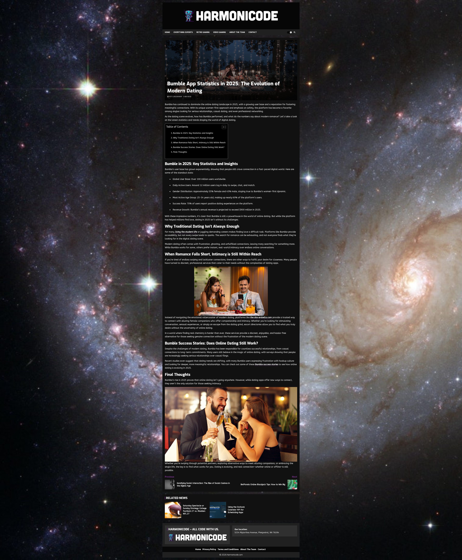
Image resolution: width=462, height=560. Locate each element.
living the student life (186, 232)
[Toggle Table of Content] (222, 127)
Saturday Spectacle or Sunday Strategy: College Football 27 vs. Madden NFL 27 (173, 510)
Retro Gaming (203, 32)
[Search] (294, 32)
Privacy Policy (209, 549)
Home (167, 32)
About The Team (237, 32)
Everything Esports (183, 32)
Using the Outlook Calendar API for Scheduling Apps (218, 510)
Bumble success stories (266, 364)
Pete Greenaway (175, 97)
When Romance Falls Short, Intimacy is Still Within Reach (199, 142)
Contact (253, 32)
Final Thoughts (180, 152)
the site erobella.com (261, 317)
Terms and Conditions (228, 549)
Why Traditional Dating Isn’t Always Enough (193, 138)
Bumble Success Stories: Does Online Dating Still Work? (198, 147)
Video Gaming (219, 32)
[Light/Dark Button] (289, 32)
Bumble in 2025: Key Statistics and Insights (193, 133)
